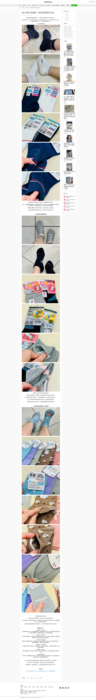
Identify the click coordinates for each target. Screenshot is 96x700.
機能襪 (68, 35)
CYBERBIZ (41, 697)
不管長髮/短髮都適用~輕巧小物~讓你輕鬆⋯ (69, 197)
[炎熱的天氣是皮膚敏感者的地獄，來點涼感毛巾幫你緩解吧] (69, 108)
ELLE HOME (41, 5)
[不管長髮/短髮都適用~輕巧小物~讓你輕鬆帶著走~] (69, 47)
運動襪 (72, 35)
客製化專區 (63, 5)
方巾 (73, 31)
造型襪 (65, 35)
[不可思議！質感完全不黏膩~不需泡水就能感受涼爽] (69, 62)
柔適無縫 (65, 30)
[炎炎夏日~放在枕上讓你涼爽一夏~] (69, 125)
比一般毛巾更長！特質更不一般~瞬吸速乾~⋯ (69, 207)
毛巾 (69, 31)
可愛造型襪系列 (52, 671)
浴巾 (71, 31)
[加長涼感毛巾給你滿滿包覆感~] (69, 167)
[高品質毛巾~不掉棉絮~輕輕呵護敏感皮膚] (69, 138)
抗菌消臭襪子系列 (32, 671)
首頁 (19, 5)
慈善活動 (66, 19)
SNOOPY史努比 (47, 5)
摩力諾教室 (67, 17)
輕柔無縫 (69, 28)
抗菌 (65, 37)
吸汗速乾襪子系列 (42, 671)
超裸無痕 (69, 30)
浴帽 (67, 37)
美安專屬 (68, 5)
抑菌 (68, 26)
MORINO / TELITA (35, 5)
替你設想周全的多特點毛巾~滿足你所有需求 (69, 203)
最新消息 (66, 13)
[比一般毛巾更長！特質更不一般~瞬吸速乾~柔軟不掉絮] (69, 92)
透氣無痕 (65, 28)
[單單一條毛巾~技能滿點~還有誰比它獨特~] (69, 180)
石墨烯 (65, 26)
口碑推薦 (66, 15)
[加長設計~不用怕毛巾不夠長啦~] (69, 153)
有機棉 (65, 33)
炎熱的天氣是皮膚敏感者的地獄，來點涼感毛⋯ (69, 210)
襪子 (71, 33)
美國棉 (68, 33)
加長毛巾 (70, 37)
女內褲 (71, 26)
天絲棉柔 (65, 31)
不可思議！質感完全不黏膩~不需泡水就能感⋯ (69, 200)
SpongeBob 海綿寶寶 (55, 5)
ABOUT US (24, 5)
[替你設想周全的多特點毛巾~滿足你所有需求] (69, 77)
